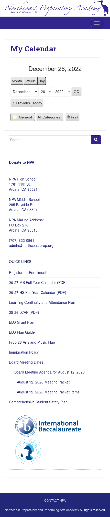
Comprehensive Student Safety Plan (38, 401)
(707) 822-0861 (21, 240)
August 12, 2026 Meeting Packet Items (48, 391)
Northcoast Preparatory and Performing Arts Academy (42, 510)
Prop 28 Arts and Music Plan (32, 342)
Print (72, 118)
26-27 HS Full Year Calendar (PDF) (37, 292)
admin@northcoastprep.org (31, 245)
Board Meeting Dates (26, 362)
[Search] (96, 139)
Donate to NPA (21, 162)
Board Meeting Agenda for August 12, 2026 (49, 372)
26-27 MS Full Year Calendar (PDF (37, 282)
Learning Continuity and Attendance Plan (42, 302)
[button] (20, 103)
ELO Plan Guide (22, 332)
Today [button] (37, 103)
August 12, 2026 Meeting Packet (43, 381)
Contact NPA (55, 500)
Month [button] (17, 81)
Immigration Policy (24, 352)
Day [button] (41, 81)
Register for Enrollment (27, 272)
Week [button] (30, 81)
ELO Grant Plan (21, 322)
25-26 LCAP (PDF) (24, 312)
